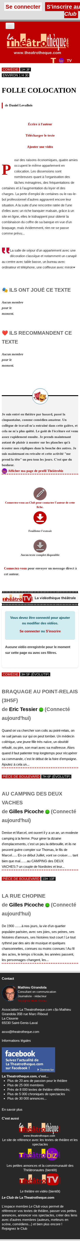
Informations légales (16, 1040)
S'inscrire (53, 631)
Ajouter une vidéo (40, 147)
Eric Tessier (23, 709)
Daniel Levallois (20, 105)
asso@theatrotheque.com (20, 1032)
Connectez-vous (15, 568)
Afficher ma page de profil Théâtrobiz (35, 471)
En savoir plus (12, 1109)
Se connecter (30, 631)
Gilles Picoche (26, 811)
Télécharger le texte (40, 135)
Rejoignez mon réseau (32, 1000)
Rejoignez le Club (14, 1228)
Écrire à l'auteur (40, 124)
